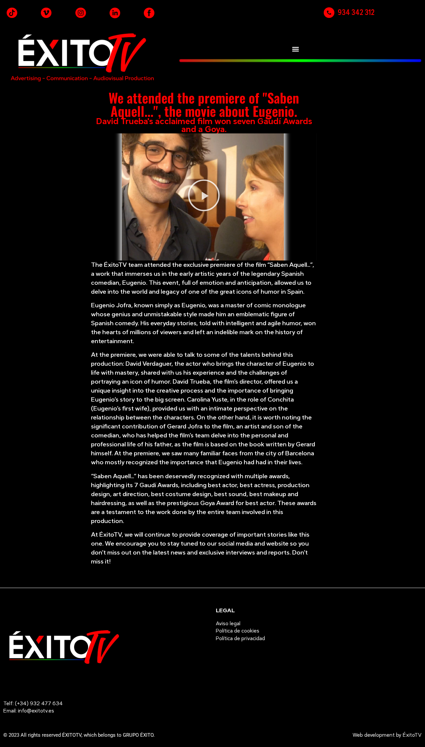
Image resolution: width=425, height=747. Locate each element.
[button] (295, 48)
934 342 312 (356, 12)
